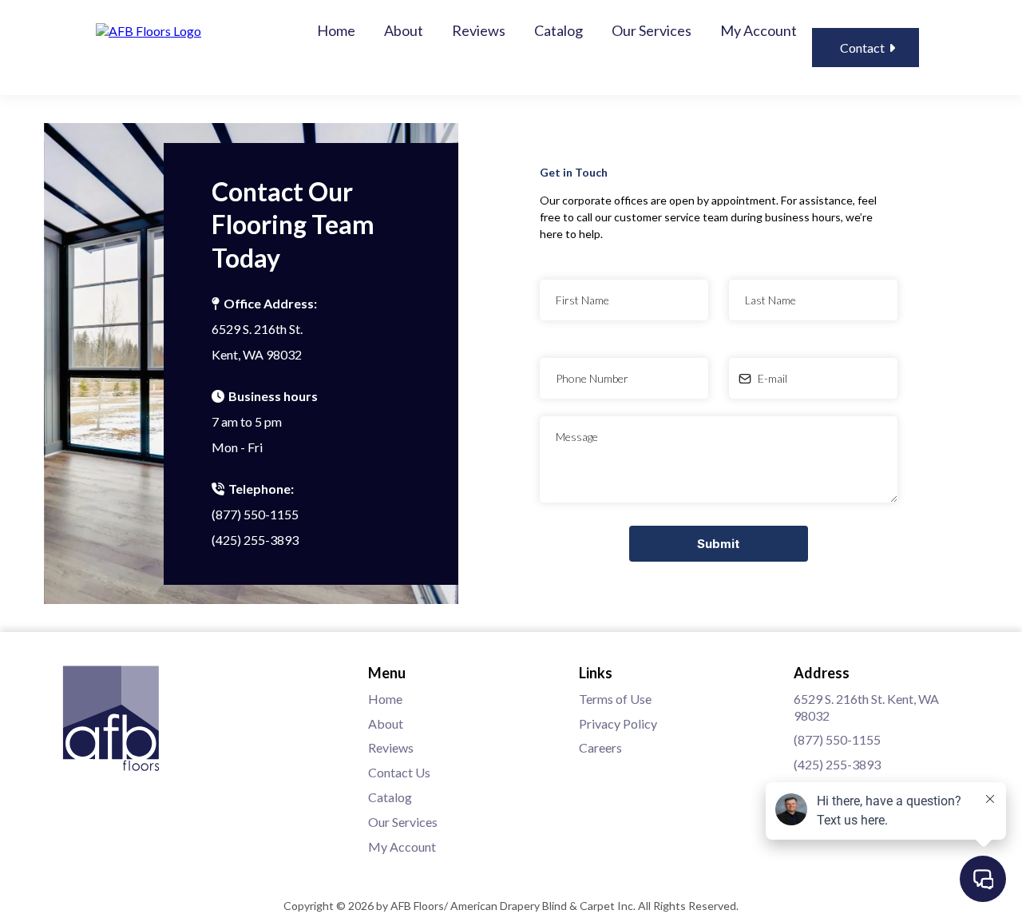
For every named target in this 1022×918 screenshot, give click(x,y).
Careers (600, 747)
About (403, 30)
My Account (758, 30)
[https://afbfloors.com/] (148, 29)
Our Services (651, 30)
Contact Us (399, 772)
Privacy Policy (618, 723)
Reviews (478, 30)
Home (336, 30)
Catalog (558, 30)
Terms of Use (615, 698)
